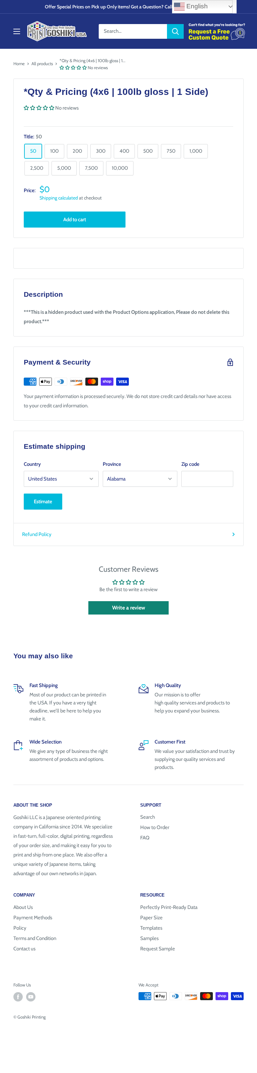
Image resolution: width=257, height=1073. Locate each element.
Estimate (43, 502)
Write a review (128, 608)
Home (19, 63)
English (196, 6)
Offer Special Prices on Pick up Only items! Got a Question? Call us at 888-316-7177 (128, 7)
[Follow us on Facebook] (18, 996)
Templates (151, 928)
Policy (19, 928)
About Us (23, 907)
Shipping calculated (58, 198)
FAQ (145, 838)
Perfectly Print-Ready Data (168, 907)
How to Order (154, 827)
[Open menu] (16, 31)
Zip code (190, 464)
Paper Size (151, 918)
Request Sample (157, 949)
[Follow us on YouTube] (30, 996)
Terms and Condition (34, 938)
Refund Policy (37, 534)
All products (42, 63)
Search (147, 817)
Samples (149, 938)
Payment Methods (32, 918)
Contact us (24, 949)
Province (112, 464)
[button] (73, 67)
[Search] (175, 31)
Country (32, 464)
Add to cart (74, 220)
